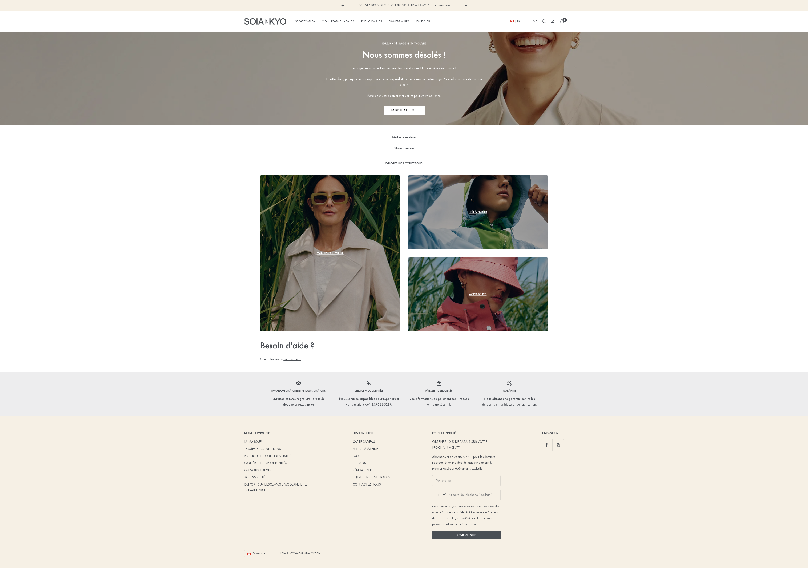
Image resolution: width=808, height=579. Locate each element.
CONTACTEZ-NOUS (367, 484)
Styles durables (404, 148)
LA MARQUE (253, 442)
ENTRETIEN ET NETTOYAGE (372, 477)
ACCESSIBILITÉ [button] (254, 477)
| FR (517, 21)
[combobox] (439, 495)
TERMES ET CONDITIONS (262, 449)
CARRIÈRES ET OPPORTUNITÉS (265, 463)
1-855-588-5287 (380, 404)
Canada (257, 553)
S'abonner (466, 535)
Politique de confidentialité (456, 512)
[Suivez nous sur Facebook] (546, 445)
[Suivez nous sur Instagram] (558, 445)
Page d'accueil (404, 110)
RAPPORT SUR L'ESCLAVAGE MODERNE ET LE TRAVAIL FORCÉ (275, 487)
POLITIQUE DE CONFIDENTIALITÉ (267, 456)
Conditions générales (487, 506)
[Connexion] (553, 21)
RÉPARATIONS (363, 470)
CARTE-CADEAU (364, 442)
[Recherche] (544, 21)
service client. (292, 359)
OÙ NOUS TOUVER (257, 470)
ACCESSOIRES (399, 21)
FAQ (356, 456)
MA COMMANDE (365, 449)
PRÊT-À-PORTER (371, 21)
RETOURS (359, 463)
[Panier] (562, 21)
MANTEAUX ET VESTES (338, 21)
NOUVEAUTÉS (305, 21)
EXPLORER (423, 21)
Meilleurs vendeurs (404, 137)
